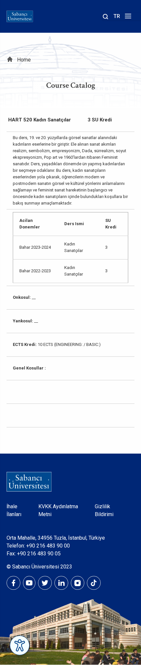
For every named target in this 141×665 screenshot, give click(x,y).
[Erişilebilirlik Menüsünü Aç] (20, 645)
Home (24, 60)
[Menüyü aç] (127, 18)
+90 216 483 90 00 (48, 546)
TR (116, 16)
